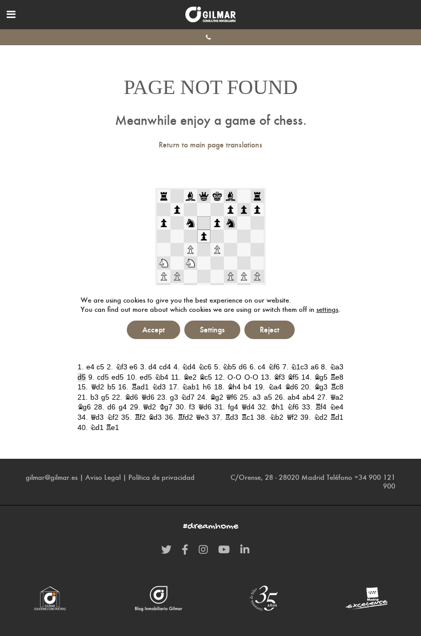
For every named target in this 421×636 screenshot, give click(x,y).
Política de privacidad (161, 477)
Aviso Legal (103, 477)
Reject (269, 329)
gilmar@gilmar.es (52, 477)
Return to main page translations (210, 144)
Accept (153, 329)
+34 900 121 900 (374, 482)
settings (327, 309)
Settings (212, 329)
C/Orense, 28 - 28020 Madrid (277, 477)
